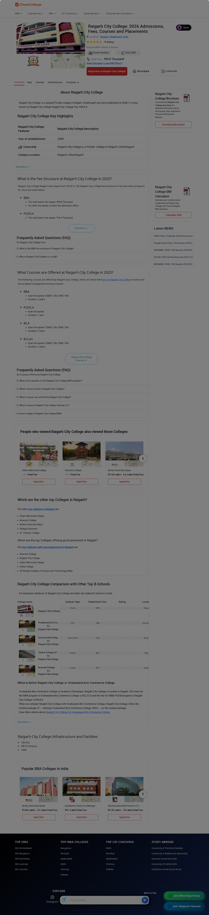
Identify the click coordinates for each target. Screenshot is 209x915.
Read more (89, 87)
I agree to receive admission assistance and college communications (110, 84)
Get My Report (110, 95)
